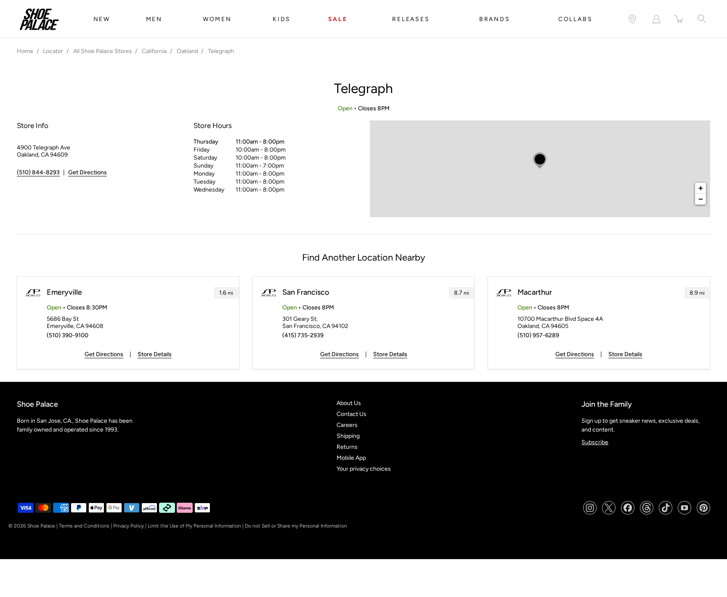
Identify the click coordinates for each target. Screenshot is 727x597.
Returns (347, 446)
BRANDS (494, 19)
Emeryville (64, 292)
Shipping (348, 436)
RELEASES (411, 19)
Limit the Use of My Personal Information (194, 526)
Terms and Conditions (84, 526)
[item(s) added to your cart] (679, 19)
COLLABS (575, 19)
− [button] (700, 199)
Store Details (155, 354)
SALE (338, 19)
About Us (349, 403)
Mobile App (351, 457)
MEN (154, 19)
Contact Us (351, 414)
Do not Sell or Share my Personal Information (296, 526)
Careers (347, 425)
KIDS (282, 19)
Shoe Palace (41, 526)
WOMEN (217, 19)
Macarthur (534, 292)
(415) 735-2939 (303, 335)
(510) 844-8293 (38, 172)
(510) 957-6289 (538, 335)
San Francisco (305, 292)
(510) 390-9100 (67, 335)
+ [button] (700, 188)
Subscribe (594, 442)
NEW (101, 19)
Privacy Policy (128, 526)
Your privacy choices (364, 468)
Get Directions (87, 172)
